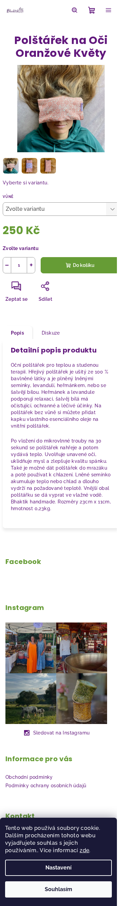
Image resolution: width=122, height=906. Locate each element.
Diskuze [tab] (51, 333)
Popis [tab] (17, 333)
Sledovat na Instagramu (61, 732)
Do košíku (84, 265)
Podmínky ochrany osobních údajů (45, 785)
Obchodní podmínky (29, 777)
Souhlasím (58, 889)
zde (84, 850)
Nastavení (58, 867)
